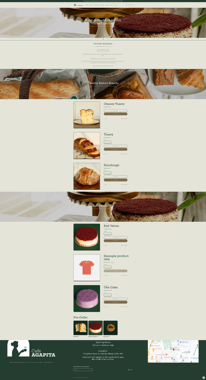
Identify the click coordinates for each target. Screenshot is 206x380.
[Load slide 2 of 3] (101, 39)
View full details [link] (124, 275)
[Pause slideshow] (108, 39)
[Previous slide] (97, 39)
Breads (75, 336)
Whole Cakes (92, 336)
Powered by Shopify (84, 377)
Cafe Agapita (78, 377)
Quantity (105, 139)
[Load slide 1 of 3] (100, 39)
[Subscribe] (91, 369)
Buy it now (115, 113)
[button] (102, 5)
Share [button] (106, 118)
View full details (124, 118)
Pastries (106, 336)
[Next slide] (106, 39)
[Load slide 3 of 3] (103, 39)
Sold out (115, 270)
